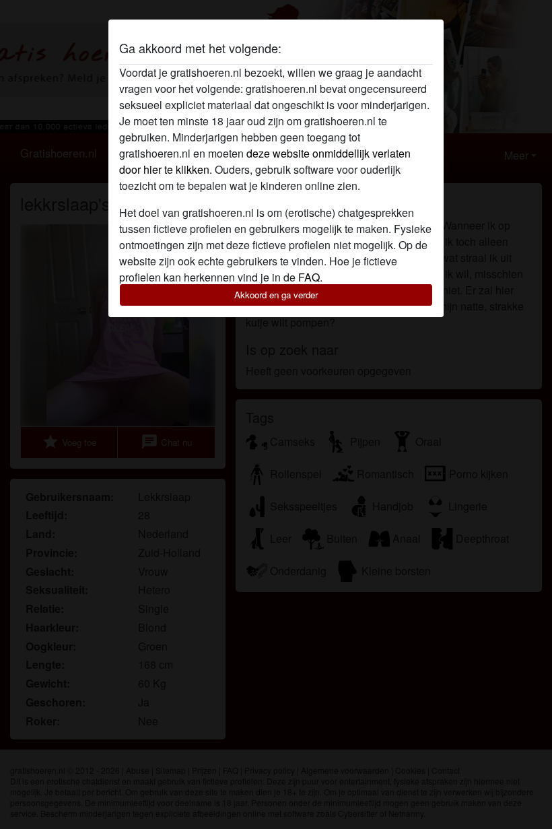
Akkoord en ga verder (276, 294)
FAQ (309, 277)
